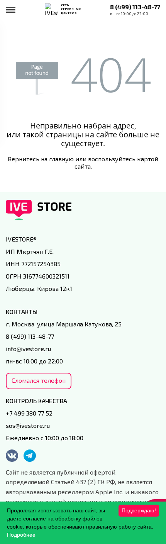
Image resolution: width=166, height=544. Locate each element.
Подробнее (21, 535)
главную (61, 158)
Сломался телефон (39, 380)
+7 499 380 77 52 (29, 413)
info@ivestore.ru (28, 348)
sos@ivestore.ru (28, 425)
